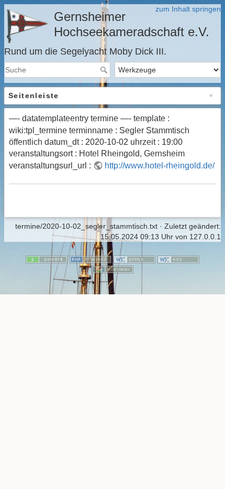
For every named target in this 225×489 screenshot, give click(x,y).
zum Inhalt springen (188, 9)
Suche (105, 69)
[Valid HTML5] (134, 258)
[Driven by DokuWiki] (112, 268)
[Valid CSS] (178, 258)
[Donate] (47, 258)
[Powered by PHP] (90, 258)
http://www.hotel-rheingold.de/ (160, 165)
